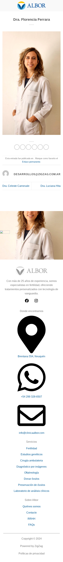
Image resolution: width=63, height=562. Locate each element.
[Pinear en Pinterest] (40, 147)
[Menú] (4, 6)
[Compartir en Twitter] (28, 147)
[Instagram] (36, 301)
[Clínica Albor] (31, 5)
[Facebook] (27, 301)
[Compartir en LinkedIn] (46, 147)
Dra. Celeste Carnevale (15, 186)
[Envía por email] (34, 147)
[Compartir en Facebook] (22, 147)
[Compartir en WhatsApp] (17, 147)
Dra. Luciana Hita (51, 186)
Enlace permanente (31, 162)
